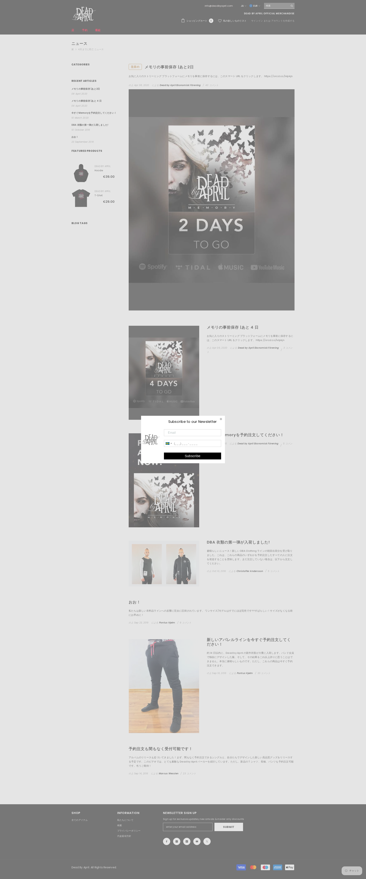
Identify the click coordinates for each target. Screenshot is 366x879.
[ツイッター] (207, 841)
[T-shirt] (81, 198)
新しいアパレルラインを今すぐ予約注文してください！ (249, 642)
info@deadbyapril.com (219, 5)
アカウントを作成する (283, 20)
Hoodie (99, 170)
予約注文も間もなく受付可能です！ (161, 748)
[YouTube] (197, 841)
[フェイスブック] (166, 841)
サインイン (257, 20)
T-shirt (99, 195)
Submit (228, 827)
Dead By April (103, 166)
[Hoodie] (81, 173)
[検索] (279, 6)
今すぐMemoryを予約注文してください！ (245, 435)
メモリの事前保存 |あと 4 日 (233, 327)
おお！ (135, 602)
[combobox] (276, 6)
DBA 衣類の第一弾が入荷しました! (238, 542)
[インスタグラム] (176, 841)
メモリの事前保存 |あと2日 (162, 67)
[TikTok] (186, 841)
